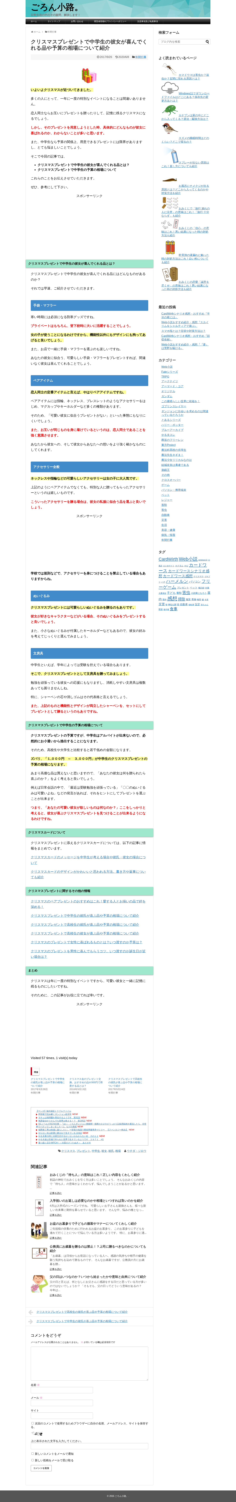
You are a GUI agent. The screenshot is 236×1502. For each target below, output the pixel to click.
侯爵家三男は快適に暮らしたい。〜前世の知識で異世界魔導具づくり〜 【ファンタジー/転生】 (83, 1130)
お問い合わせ (77, 21)
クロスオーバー (171, 479)
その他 (165, 474)
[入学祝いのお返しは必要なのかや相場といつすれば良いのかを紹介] (39, 1207)
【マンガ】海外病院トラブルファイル (53, 1111)
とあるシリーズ (171, 419)
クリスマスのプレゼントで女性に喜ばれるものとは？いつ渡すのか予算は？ (86, 942)
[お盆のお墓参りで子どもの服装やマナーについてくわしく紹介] (39, 1230)
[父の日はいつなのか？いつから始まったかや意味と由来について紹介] (39, 1283)
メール (37, 1397)
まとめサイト (168, 566)
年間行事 (140, 57)
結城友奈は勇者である (175, 464)
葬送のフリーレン (172, 439)
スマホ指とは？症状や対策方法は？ (183, 330)
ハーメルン (177, 581)
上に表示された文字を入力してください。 (57, 1441)
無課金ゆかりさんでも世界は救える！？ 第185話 (62, 1121)
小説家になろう (199, 593)
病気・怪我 (168, 534)
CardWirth (168, 559)
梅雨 (199, 599)
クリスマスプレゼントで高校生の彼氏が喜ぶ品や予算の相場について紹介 (85, 924)
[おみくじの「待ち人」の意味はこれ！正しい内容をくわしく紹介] (39, 1181)
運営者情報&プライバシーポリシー (110, 21)
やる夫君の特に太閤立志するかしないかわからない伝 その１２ (68, 1136)
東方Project (168, 444)
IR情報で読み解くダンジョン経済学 (55, 1114)
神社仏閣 (172, 604)
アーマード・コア (172, 386)
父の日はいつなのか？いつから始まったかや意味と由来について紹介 (98, 1276)
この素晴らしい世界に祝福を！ (180, 401)
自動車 (165, 514)
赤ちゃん (204, 605)
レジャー (166, 499)
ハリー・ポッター (172, 424)
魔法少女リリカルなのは (176, 459)
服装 (188, 599)
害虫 (164, 509)
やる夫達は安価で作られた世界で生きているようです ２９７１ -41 (71, 1139)
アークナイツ (169, 381)
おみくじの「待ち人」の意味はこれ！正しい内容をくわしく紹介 (95, 1175)
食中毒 (166, 609)
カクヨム (179, 566)
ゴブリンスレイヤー (173, 406)
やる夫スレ (168, 434)
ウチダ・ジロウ (136, 1150)
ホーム (34, 21)
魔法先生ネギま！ (172, 454)
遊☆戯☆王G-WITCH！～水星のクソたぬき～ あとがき (64, 1143)
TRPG (165, 376)
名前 (35, 1385)
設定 (197, 604)
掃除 (181, 599)
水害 (206, 600)
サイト (35, 1410)
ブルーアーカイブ (172, 429)
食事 (173, 609)
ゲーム (165, 484)
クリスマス (68, 1150)
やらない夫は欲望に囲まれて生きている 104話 (60, 1133)
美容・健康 (168, 529)
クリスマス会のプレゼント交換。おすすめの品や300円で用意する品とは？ (86, 1082)
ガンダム (166, 396)
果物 (193, 599)
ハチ (163, 582)
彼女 (104, 1150)
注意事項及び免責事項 (147, 21)
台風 (207, 588)
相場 (118, 1150)
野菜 (161, 609)
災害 (164, 519)
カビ (186, 566)
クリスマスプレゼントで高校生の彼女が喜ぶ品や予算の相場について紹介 (85, 933)
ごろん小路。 (57, 7)
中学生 (96, 1150)
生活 (164, 524)
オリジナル (168, 391)
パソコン (195, 581)
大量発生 (162, 593)
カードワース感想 (178, 576)
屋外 (164, 599)
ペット (165, 494)
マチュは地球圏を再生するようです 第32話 (59, 1117)
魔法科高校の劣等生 (173, 449)
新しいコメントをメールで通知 (54, 1453)
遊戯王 (165, 469)
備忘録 (201, 588)
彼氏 (111, 1150)
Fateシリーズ (169, 371)
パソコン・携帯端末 (173, 489)
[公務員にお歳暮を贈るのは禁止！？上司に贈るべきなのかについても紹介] (39, 1253)
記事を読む (56, 1193)
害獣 (164, 504)
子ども (171, 593)
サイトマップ (54, 21)
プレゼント (83, 1150)
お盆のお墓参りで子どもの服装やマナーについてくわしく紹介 (93, 1223)
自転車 (191, 605)
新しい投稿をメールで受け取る (54, 1460)
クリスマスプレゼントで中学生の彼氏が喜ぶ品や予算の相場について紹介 (85, 915)
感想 (172, 598)
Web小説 (167, 366)
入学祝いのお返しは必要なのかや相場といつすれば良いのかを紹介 (96, 1200)
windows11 (202, 560)
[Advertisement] (89, 223)
